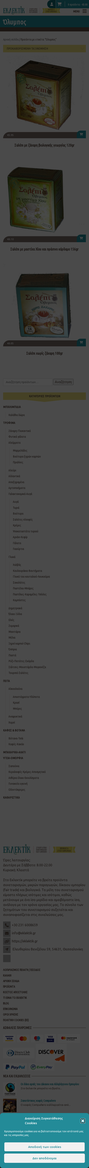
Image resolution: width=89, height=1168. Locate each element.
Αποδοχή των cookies (44, 1147)
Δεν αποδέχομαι (44, 1158)
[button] (83, 1121)
